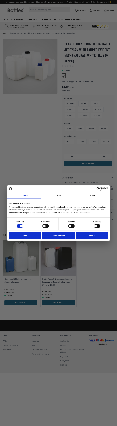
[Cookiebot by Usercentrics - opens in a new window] (98, 188)
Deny (25, 235)
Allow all (92, 235)
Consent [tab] (24, 195)
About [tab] (92, 195)
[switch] (45, 226)
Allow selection (58, 235)
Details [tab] (58, 195)
